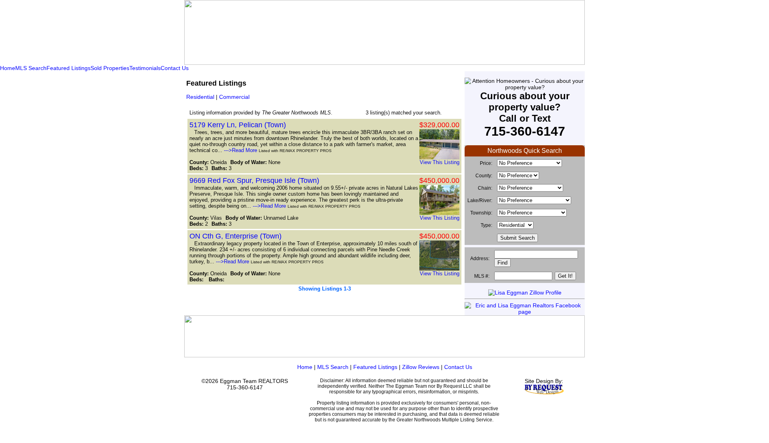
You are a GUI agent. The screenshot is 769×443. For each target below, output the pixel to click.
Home (7, 68)
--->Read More (240, 150)
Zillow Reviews (420, 367)
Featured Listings (68, 68)
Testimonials (145, 68)
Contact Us (175, 68)
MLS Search (30, 68)
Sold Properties (110, 68)
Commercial (234, 97)
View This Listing (439, 162)
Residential (200, 97)
